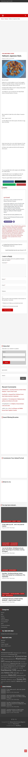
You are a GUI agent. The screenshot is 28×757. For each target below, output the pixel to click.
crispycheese (19, 228)
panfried (15, 234)
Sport (2, 623)
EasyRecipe (10, 230)
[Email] (14, 222)
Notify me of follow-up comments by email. (13, 303)
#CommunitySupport (7, 656)
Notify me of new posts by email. (10, 306)
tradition (8, 681)
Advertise (3, 640)
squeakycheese (14, 236)
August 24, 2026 (5, 578)
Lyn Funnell (11, 58)
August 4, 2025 (5, 58)
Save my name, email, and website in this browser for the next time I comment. (14, 299)
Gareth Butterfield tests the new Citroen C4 (15, 250)
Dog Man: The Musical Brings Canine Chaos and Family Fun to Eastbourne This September (13, 575)
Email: (4, 356)
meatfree (9, 232)
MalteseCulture (21, 675)
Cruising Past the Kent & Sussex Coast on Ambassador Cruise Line (12, 245)
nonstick (4, 234)
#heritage (9, 661)
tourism (3, 681)
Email (3, 285)
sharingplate (4, 236)
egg (14, 230)
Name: (4, 352)
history (8, 673)
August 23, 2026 (5, 602)
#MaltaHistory (6, 663)
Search (3, 375)
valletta (19, 681)
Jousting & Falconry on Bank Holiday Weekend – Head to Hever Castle (15, 710)
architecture (11, 666)
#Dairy (12, 226)
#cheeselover (7, 226)
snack (9, 236)
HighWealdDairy (9, 231)
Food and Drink (6, 53)
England (19, 670)
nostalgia (9, 679)
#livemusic (16, 661)
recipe (8, 235)
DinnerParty (4, 230)
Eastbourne (5, 570)
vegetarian (4, 238)
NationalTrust (20, 677)
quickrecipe (4, 235)
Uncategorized (13, 544)
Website (4, 291)
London (21, 673)
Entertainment (5, 543)
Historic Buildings (15, 593)
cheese (4, 227)
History (22, 593)
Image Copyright (4, 644)
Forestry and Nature (5, 625)
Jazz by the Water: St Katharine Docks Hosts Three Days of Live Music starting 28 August (13, 549)
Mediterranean (13, 677)
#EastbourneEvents (9, 659)
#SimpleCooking (17, 226)
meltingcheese (14, 232)
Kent (3, 595)
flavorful (17, 230)
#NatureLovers (15, 663)
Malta (12, 675)
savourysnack (13, 235)
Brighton (17, 666)
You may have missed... (9, 505)
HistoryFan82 (5, 389)
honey (20, 231)
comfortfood (9, 228)
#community (12, 654)
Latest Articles (6, 686)
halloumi (4, 231)
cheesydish (20, 227)
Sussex (12, 53)
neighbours (20, 232)
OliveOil (7, 234)
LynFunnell (4, 232)
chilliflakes (4, 228)
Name (3, 279)
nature (3, 679)
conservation (15, 668)
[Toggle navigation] (3, 15)
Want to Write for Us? (6, 646)
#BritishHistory (17, 652)
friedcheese (21, 230)
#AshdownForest (7, 652)
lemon (23, 231)
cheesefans (8, 227)
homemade (15, 231)
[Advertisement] (14, 37)
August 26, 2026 (5, 527)
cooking (14, 228)
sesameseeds (20, 235)
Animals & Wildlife (6, 521)
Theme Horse (16, 723)
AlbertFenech (4, 666)
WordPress (18, 725)
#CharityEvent (4, 654)
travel (13, 681)
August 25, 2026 (5, 553)
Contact (3, 642)
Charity (14, 521)
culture (21, 668)
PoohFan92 (4, 394)
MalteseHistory (5, 677)
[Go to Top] (25, 751)
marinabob (4, 399)
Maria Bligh (12, 527)
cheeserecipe (14, 227)
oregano (11, 234)
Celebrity (3, 618)
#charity (24, 652)
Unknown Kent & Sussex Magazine (17, 722)
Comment (4, 262)
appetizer (24, 226)
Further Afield (5, 544)
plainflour (20, 234)
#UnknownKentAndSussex (9, 665)
